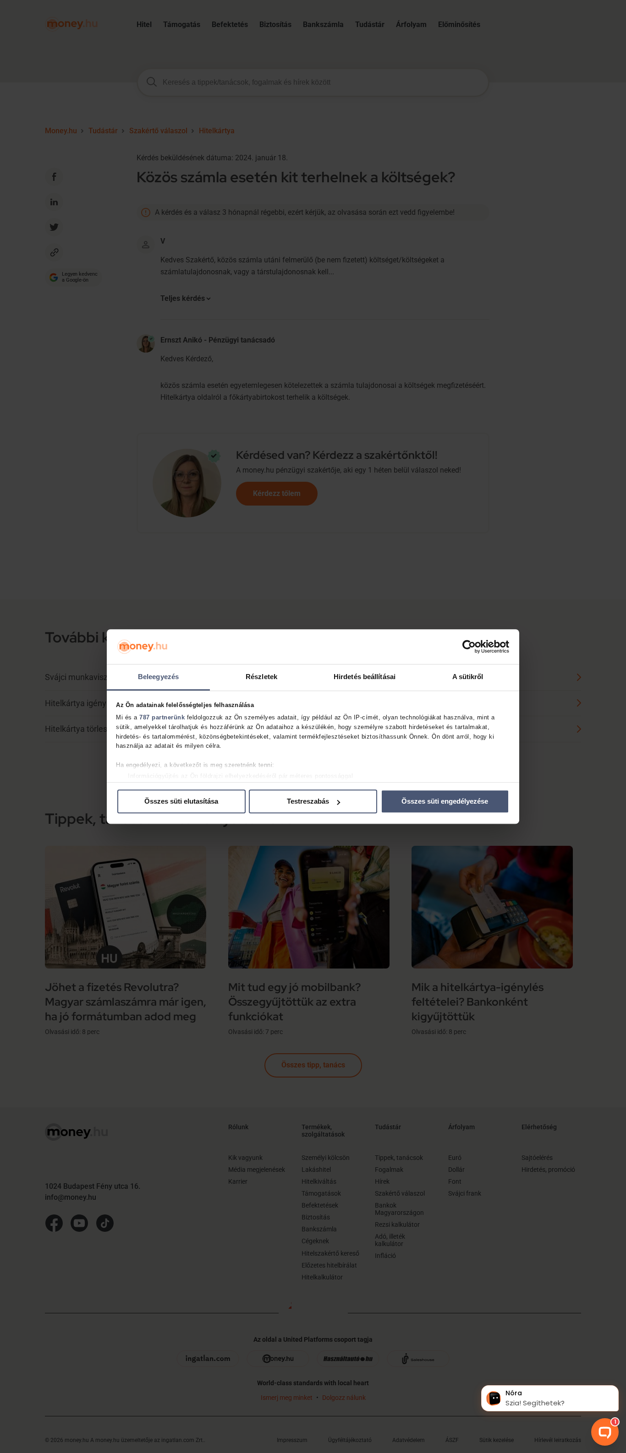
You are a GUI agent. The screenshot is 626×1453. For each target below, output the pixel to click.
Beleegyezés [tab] (158, 677)
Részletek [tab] (261, 677)
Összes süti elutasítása (181, 801)
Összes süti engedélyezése (444, 801)
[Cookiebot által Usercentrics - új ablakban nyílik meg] (469, 646)
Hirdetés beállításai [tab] (364, 677)
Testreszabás (308, 801)
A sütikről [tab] (467, 677)
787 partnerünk (162, 717)
